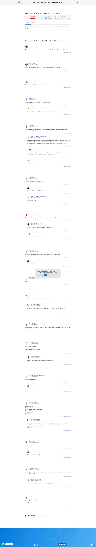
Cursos (38, 2)
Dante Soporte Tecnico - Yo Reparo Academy (38, 136)
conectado (35, 516)
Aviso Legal (62, 537)
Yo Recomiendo (55, 2)
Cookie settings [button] (40, 275)
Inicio (34, 2)
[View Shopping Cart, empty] (77, 2)
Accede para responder (67, 52)
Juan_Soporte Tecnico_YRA (35, 304)
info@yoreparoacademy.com (58, 141)
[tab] (28, 23)
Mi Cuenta (61, 2)
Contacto (49, 2)
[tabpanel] (48, 28)
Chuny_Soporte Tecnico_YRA (35, 223)
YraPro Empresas (43, 2)
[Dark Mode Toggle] (92, 545)
